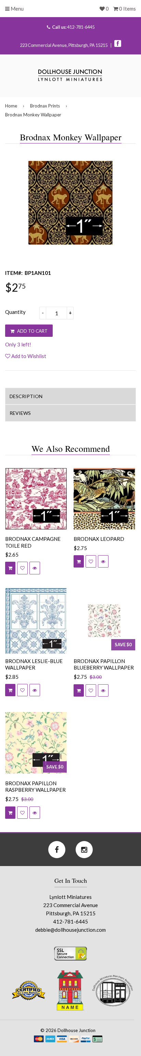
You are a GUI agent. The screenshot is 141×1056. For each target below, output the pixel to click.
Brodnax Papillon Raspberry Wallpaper (35, 786)
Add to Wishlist (28, 356)
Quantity (15, 312)
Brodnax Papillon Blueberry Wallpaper (104, 664)
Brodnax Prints (45, 106)
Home (11, 106)
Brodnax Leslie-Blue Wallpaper (34, 664)
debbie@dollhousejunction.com (70, 930)
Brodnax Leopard (99, 539)
